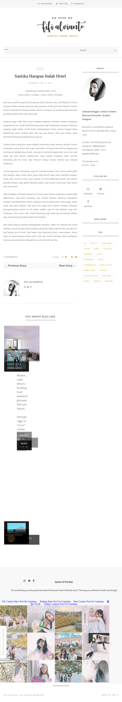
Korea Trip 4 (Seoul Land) (14, 366)
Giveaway (88, 254)
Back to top (109, 695)
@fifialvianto (99, 146)
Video (86, 281)
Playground (90, 265)
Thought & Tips (91, 275)
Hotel (40, 68)
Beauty (94, 243)
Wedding (109, 281)
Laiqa (100, 259)
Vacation (106, 275)
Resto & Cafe (106, 265)
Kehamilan (89, 259)
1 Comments (10, 257)
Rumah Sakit (89, 270)
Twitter (100, 194)
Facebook (88, 206)
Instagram (88, 194)
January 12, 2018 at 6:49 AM (24, 441)
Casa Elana (106, 243)
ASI (85, 243)
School (103, 270)
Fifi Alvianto (33, 281)
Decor (87, 248)
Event (96, 248)
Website (96, 281)
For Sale (108, 248)
